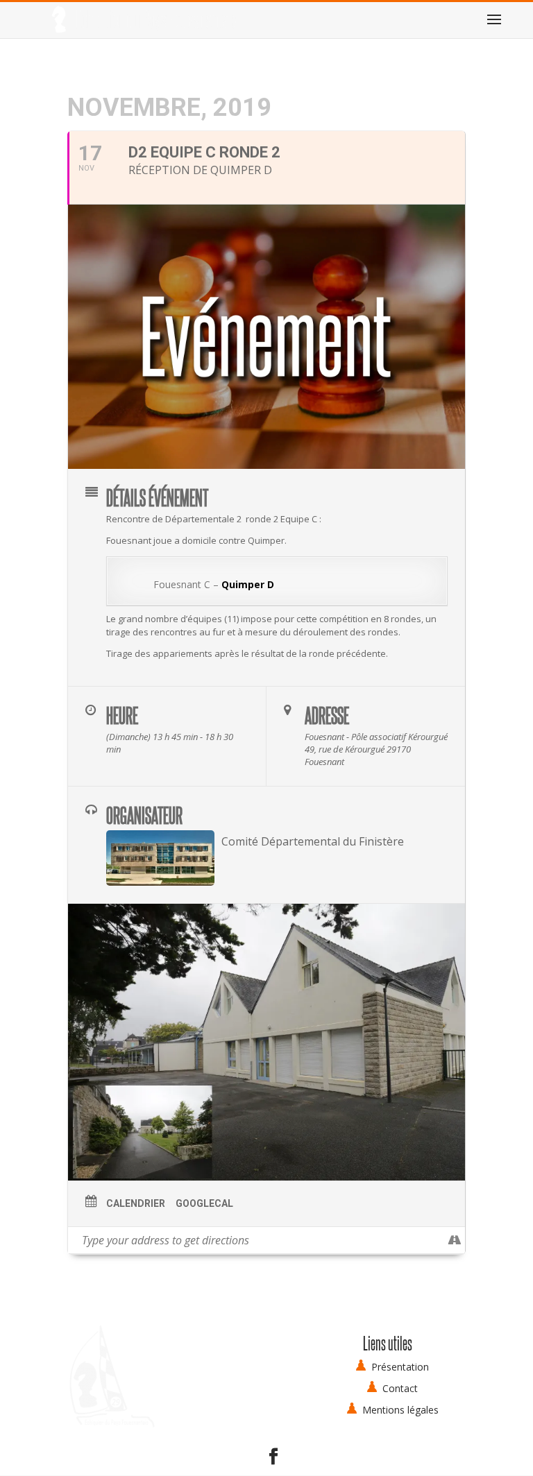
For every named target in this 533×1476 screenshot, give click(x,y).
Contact (400, 1388)
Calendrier (135, 1203)
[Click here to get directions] (454, 1240)
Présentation (400, 1366)
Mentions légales (400, 1409)
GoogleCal (204, 1203)
